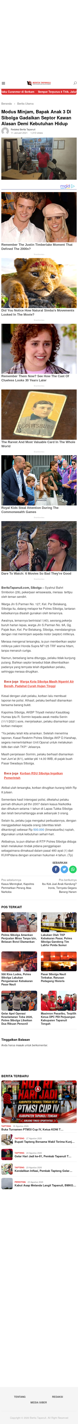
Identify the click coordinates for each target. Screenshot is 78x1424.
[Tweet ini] (64, 869)
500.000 (38, 829)
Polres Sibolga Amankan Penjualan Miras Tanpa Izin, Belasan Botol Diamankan (19, 938)
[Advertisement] (39, 39)
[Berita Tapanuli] (39, 83)
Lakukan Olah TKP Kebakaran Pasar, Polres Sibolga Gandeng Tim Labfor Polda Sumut (56, 940)
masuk (20, 1045)
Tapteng (6, 1126)
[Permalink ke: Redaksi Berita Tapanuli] (5, 131)
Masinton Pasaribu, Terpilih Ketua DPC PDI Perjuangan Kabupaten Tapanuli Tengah (58, 1018)
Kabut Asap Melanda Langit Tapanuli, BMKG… (45, 1185)
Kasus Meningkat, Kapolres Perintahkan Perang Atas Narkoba (17, 886)
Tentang (20, 1397)
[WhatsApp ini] (73, 869)
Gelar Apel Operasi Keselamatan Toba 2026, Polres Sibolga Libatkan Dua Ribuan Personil (17, 1018)
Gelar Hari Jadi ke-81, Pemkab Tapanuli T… (43, 1156)
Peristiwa (20, 1182)
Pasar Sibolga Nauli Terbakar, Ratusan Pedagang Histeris (53, 977)
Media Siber (38, 1402)
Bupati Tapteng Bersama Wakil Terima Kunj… (45, 1141)
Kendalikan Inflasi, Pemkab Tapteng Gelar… (43, 1170)
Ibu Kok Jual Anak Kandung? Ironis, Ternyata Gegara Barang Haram (59, 886)
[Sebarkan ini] (56, 869)
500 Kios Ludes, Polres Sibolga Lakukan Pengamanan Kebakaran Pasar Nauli (17, 979)
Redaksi (57, 1397)
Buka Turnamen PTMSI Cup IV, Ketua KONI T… (32, 1129)
